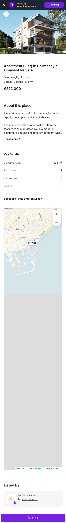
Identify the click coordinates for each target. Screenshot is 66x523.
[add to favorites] (51, 15)
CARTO (57, 468)
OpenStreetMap (34, 468)
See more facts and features (22, 198)
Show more (11, 139)
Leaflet (21, 468)
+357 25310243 (29, 499)
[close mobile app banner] (4, 5)
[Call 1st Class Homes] (19, 499)
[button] (33, 245)
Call (35, 518)
